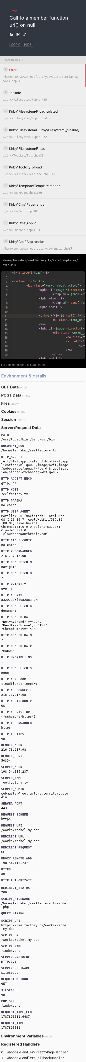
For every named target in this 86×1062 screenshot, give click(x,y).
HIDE (28, 45)
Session (8, 419)
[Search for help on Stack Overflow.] (24, 34)
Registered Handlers (20, 1044)
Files (5, 403)
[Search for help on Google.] (11, 34)
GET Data (10, 387)
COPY (15, 45)
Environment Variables (22, 1036)
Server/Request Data (21, 427)
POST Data (11, 395)
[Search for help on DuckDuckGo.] (18, 34)
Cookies (8, 411)
